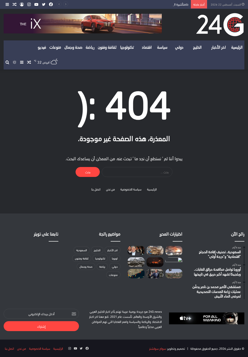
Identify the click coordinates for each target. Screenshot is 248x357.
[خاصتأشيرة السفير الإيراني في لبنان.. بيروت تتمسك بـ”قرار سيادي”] (136, 250)
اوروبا (115, 258)
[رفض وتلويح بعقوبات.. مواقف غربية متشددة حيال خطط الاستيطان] (173, 273)
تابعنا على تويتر (46, 234)
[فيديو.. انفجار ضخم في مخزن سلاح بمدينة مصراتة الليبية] (173, 250)
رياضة (90, 48)
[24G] (219, 24)
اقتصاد (147, 48)
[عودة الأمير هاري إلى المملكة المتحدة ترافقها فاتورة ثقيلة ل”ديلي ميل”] (155, 273)
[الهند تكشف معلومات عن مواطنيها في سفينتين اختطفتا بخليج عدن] (136, 273)
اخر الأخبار (218, 48)
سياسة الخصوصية (130, 189)
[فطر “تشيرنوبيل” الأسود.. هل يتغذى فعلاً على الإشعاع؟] (136, 262)
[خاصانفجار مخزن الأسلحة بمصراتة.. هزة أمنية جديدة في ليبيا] (155, 262)
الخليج (197, 48)
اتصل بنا (96, 189)
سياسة (162, 48)
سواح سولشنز (157, 348)
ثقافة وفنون (107, 48)
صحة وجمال (73, 48)
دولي (179, 48)
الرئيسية (237, 48)
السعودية (81, 250)
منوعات (55, 48)
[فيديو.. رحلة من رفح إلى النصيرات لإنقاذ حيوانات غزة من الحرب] (155, 250)
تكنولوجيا (127, 48)
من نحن (110, 189)
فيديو (42, 48)
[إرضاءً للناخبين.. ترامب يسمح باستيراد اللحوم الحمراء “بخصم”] (173, 262)
